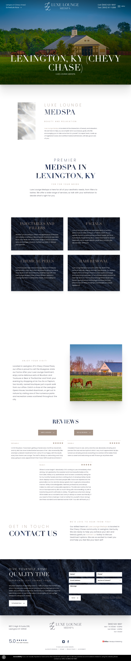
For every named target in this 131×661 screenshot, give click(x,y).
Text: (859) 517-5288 (107, 8)
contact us (91, 535)
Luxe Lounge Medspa (51, 128)
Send (73, 598)
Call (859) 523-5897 (107, 5)
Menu (123, 6)
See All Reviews (82, 432)
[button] (4, 657)
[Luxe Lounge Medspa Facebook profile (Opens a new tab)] (68, 641)
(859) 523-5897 (112, 598)
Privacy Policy (71, 649)
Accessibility (82, 649)
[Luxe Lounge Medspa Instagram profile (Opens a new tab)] (63, 641)
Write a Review (46, 432)
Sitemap (62, 649)
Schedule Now (12, 7)
